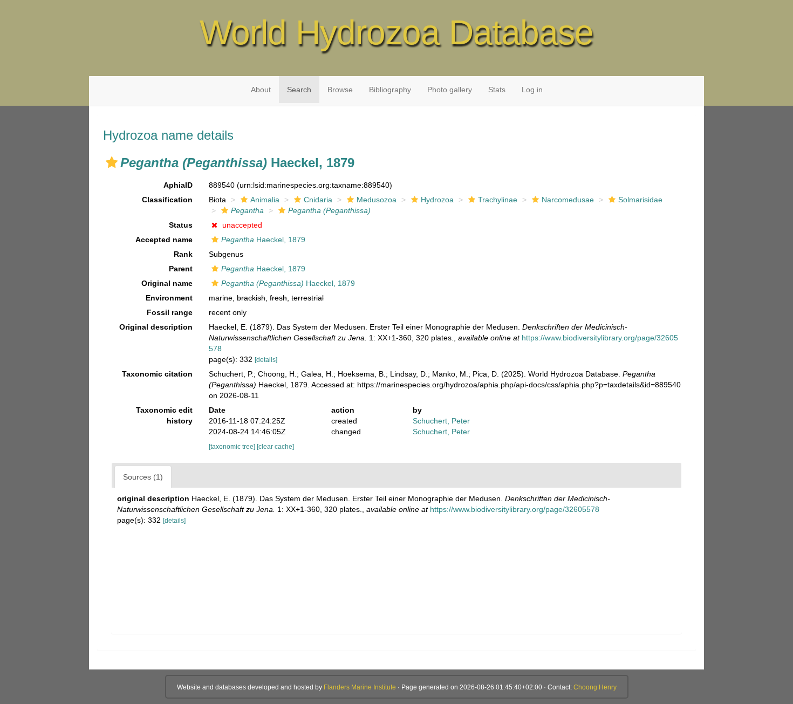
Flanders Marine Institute (360, 687)
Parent (181, 268)
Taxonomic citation (157, 374)
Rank (183, 254)
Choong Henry (595, 687)
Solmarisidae (640, 199)
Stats (496, 89)
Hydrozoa (437, 199)
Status (181, 225)
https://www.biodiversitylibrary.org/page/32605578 (514, 509)
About (261, 89)
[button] (111, 162)
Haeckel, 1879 (263, 239)
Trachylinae (497, 199)
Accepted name (164, 239)
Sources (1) (143, 477)
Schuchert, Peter (441, 420)
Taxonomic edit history (164, 415)
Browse (340, 89)
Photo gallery (449, 89)
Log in (532, 89)
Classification (167, 199)
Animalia (264, 199)
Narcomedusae (568, 199)
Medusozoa (376, 199)
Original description (156, 327)
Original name (167, 283)
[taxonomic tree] (233, 446)
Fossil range (170, 312)
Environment (169, 297)
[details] (266, 360)
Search (299, 89)
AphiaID (178, 185)
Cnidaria (318, 199)
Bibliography (390, 89)
